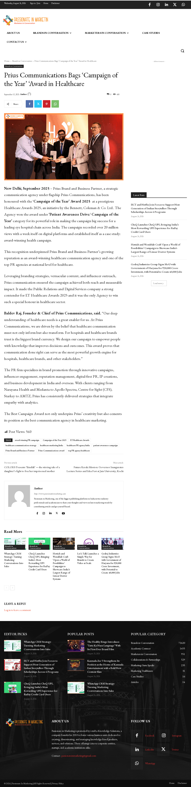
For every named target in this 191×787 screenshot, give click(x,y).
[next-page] (12, 587)
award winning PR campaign (27, 440)
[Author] (29, 94)
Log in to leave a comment (17, 610)
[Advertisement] (91, 19)
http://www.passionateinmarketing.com (50, 493)
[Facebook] (149, 5)
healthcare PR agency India (78, 445)
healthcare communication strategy (21, 445)
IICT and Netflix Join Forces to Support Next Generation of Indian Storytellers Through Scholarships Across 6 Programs (155, 208)
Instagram (176, 735)
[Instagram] (158, 5)
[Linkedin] (166, 5)
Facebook (149, 735)
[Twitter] (175, 5)
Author (23, 94)
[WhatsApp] (183, 5)
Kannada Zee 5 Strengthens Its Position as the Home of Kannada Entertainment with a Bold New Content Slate (105, 666)
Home (7, 60)
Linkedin (149, 749)
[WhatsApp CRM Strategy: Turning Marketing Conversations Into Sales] (15, 544)
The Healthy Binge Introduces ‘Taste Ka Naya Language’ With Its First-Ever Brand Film (103, 645)
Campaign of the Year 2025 (54, 440)
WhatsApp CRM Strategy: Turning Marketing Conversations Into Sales (13, 560)
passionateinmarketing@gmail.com (79, 755)
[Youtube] (64, 512)
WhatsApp (150, 763)
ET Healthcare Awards (79, 440)
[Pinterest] (46, 104)
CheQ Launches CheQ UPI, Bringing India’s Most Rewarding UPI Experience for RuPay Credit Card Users (39, 561)
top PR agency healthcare (79, 450)
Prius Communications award (51, 450)
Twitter (175, 749)
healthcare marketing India (51, 445)
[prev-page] (6, 587)
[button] (182, 50)
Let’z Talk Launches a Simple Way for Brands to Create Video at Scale (88, 558)
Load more (157, 283)
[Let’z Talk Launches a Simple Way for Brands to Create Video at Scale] (88, 544)
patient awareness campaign (105, 445)
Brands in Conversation (22, 60)
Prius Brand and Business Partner (20, 450)
